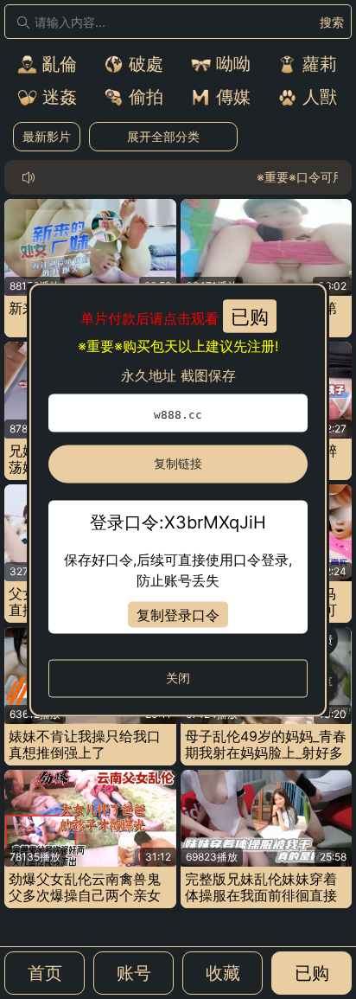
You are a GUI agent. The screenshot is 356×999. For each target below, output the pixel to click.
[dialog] (178, 499)
